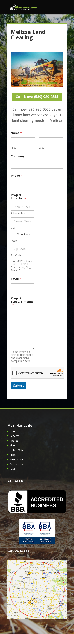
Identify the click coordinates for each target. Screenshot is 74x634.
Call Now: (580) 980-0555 (37, 96)
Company (17, 156)
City (13, 227)
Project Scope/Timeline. (22, 302)
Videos (14, 445)
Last (41, 147)
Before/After (17, 450)
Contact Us (16, 464)
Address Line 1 (19, 213)
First (13, 147)
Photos (14, 440)
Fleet (13, 454)
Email (16, 279)
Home (13, 431)
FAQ (12, 469)
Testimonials (17, 459)
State (14, 240)
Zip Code (16, 255)
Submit (18, 385)
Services (14, 436)
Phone (16, 175)
